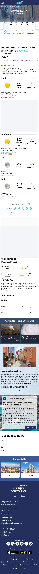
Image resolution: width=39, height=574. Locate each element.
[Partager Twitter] (23, 208)
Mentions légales (11, 559)
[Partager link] (15, 208)
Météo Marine (6, 532)
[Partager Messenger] (27, 208)
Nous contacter (6, 520)
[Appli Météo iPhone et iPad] (13, 553)
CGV (23, 559)
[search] (36, 2)
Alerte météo (6, 511)
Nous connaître (6, 514)
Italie (5, 6)
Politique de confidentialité (30, 562)
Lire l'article (30, 427)
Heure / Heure (17, 34)
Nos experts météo (8, 505)
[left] (1, 25)
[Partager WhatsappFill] (31, 208)
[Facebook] (8, 544)
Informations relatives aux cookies (12, 562)
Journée (7, 34)
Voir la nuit (32, 78)
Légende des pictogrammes (11, 523)
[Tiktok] (31, 544)
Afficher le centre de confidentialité (27, 565)
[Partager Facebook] (19, 208)
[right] (37, 25)
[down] (19, 390)
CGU (19, 559)
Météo (2, 6)
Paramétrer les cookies (9, 565)
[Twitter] (13, 544)
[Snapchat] (17, 544)
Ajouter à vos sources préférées (20, 213)
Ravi (18, 6)
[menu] (2, 2)
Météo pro (5, 535)
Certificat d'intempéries (9, 508)
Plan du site (29, 559)
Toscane (9, 6)
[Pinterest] (26, 544)
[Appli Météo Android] (26, 553)
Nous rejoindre (6, 517)
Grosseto (14, 6)
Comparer (29, 34)
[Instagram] (22, 544)
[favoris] (26, 11)
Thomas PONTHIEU (19, 50)
